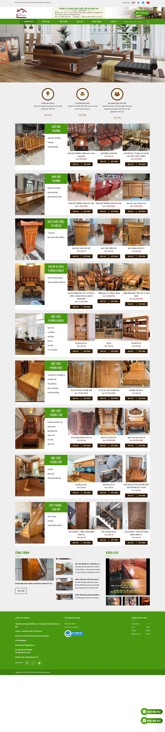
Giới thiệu (46, 21)
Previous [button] (66, 147)
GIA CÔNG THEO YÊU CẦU (117, 103)
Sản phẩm (63, 21)
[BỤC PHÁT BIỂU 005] (136, 232)
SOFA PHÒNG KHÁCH (55, 278)
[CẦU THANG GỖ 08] (108, 515)
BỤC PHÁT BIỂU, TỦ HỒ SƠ (56, 224)
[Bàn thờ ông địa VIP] (81, 421)
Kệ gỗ (81, 343)
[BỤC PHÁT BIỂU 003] (81, 232)
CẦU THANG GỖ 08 (108, 532)
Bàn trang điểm (53, 388)
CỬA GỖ (50, 521)
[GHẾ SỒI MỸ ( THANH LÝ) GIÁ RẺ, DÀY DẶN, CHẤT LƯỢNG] (108, 137)
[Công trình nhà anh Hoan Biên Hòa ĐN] (64, 585)
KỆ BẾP (50, 469)
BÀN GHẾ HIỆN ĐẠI (54, 478)
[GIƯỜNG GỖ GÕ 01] (108, 374)
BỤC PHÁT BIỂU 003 (81, 248)
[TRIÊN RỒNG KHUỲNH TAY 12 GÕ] (136, 277)
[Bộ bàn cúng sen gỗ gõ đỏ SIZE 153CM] (136, 421)
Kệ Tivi (50, 341)
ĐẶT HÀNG (87, 161)
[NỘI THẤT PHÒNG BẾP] (30, 475)
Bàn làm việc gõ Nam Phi (136, 203)
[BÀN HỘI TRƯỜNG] (30, 194)
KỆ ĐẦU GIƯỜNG (53, 393)
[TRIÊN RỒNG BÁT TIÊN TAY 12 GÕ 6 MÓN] (108, 277)
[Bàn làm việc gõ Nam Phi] (136, 187)
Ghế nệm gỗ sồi (81, 485)
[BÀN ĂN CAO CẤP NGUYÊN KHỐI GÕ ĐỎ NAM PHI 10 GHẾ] (108, 468)
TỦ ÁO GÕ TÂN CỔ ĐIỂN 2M (81, 390)
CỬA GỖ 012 (136, 532)
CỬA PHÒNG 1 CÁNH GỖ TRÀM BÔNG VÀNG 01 (81, 533)
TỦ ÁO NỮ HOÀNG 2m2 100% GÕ (136, 390)
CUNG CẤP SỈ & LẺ (47, 103)
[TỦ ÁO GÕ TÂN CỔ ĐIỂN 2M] (81, 374)
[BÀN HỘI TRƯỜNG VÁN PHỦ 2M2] (108, 187)
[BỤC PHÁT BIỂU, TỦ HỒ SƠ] (30, 239)
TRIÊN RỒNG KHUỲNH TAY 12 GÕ (136, 293)
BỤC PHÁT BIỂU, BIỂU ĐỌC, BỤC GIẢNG (57, 237)
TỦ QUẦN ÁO (52, 384)
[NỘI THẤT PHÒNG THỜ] (30, 428)
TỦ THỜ (50, 440)
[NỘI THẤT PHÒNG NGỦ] (30, 381)
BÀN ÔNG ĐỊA (52, 431)
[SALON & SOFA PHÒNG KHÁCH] (30, 284)
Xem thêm (48, 115)
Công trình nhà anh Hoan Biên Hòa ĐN (88, 580)
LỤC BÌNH (51, 332)
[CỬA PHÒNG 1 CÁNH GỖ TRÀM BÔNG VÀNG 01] (81, 515)
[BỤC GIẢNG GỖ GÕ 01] (108, 232)
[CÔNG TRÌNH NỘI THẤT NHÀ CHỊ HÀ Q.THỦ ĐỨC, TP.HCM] (64, 569)
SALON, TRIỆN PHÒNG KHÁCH (57, 282)
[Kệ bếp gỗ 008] (136, 468)
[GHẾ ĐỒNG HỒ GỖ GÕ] (81, 137)
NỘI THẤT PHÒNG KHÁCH (56, 318)
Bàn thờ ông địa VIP (81, 438)
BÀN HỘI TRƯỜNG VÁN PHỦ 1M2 (81, 203)
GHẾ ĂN (50, 142)
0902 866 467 (154, 711)
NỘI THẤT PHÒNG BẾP (56, 460)
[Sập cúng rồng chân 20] (108, 421)
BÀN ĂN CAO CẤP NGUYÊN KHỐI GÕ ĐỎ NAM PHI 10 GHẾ (108, 486)
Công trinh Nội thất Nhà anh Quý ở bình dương (88, 596)
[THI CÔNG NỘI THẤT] (82, 94)
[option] (81, 144)
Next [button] (151, 147)
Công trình (96, 21)
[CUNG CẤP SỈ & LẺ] (48, 94)
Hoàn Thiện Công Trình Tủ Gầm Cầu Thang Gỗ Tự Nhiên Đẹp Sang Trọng (34, 584)
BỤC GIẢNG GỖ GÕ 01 (108, 248)
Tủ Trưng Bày (52, 350)
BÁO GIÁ (75, 161)
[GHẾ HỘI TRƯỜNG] (30, 144)
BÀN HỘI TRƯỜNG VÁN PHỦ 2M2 (109, 203)
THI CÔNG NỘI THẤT (82, 103)
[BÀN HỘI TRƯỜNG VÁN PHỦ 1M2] (81, 187)
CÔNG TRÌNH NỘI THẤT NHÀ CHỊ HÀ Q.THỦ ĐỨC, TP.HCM (88, 565)
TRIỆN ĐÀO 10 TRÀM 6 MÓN (81, 293)
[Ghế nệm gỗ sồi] (81, 468)
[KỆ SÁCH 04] (108, 327)
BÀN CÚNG (51, 427)
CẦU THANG (52, 516)
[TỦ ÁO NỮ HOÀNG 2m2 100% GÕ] (136, 374)
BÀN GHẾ (51, 474)
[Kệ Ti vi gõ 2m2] (136, 327)
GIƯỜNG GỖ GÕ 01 (109, 390)
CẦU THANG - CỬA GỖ (56, 507)
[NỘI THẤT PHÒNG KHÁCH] (30, 334)
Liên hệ (113, 21)
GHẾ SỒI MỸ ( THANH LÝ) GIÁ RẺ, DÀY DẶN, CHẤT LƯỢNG (108, 154)
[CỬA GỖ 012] (136, 515)
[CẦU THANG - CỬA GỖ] (30, 523)
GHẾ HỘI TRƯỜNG (56, 129)
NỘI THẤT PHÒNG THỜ (56, 413)
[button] (148, 560)
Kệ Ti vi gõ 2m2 (136, 343)
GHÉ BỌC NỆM (53, 147)
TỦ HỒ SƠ (51, 233)
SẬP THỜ (51, 444)
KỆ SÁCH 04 (108, 343)
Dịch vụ (80, 21)
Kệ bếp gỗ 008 (136, 485)
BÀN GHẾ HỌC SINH (55, 197)
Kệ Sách (50, 345)
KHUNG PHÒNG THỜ (55, 422)
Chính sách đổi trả (70, 624)
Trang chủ (28, 21)
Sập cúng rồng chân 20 (109, 438)
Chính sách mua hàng (71, 627)
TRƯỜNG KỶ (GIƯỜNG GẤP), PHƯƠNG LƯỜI (57, 375)
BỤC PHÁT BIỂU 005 (136, 248)
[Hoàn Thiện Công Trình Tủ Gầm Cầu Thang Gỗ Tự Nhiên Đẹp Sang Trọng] (34, 569)
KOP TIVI (51, 328)
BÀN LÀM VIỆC (53, 192)
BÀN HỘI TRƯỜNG (56, 179)
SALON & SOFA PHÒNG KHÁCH (56, 268)
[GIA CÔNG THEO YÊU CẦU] (117, 94)
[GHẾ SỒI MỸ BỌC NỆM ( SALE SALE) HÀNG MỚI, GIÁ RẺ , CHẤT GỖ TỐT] (136, 137)
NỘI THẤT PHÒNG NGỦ (56, 366)
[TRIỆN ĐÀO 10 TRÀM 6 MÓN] (81, 277)
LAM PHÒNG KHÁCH (55, 525)
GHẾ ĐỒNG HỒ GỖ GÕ (81, 153)
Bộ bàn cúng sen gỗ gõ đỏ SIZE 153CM (136, 439)
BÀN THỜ (51, 435)
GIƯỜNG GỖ (52, 379)
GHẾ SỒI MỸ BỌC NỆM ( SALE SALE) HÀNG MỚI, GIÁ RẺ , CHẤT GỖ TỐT (136, 154)
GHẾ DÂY (51, 337)
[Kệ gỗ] (81, 327)
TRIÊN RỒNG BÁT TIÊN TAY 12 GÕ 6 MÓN (108, 294)
